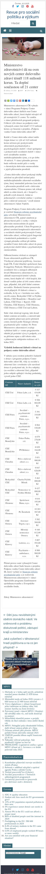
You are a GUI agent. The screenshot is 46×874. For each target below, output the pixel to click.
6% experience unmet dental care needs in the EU (23, 807)
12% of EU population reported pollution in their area (24, 803)
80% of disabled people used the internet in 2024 (24, 817)
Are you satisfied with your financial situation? (21, 836)
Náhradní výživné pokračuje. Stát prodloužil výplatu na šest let (20, 741)
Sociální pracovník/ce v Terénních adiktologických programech (20, 775)
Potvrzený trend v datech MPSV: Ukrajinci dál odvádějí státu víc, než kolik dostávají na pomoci (24, 713)
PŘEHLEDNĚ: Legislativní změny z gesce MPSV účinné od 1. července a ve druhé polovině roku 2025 (24, 747)
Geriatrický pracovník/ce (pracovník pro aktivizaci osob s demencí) (21, 780)
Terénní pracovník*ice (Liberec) (19, 772)
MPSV (7, 686)
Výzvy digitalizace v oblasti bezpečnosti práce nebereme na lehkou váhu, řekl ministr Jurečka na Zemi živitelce (23, 706)
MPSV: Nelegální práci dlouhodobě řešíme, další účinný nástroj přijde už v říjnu (24, 726)
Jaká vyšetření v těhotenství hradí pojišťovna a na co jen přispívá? (21, 643)
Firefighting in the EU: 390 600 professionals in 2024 (19, 822)
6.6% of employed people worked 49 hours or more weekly (24, 832)
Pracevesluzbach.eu (13, 757)
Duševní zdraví (8, 93)
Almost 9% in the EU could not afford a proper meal (23, 812)
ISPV (21, 90)
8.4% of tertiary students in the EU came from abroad (23, 827)
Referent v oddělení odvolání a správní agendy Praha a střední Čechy (22, 768)
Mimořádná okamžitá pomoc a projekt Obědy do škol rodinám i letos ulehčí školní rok (24, 720)
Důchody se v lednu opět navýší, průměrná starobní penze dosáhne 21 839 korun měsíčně (24, 694)
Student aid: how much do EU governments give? (24, 798)
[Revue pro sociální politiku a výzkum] (5, 30)
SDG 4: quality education (16, 794)
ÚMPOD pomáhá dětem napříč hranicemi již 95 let (23, 736)
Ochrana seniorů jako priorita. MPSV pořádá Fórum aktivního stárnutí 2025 (22, 731)
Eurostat (7, 789)
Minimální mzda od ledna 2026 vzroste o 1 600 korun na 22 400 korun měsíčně (24, 700)
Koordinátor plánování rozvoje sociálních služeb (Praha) (23, 763)
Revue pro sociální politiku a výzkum (22, 14)
